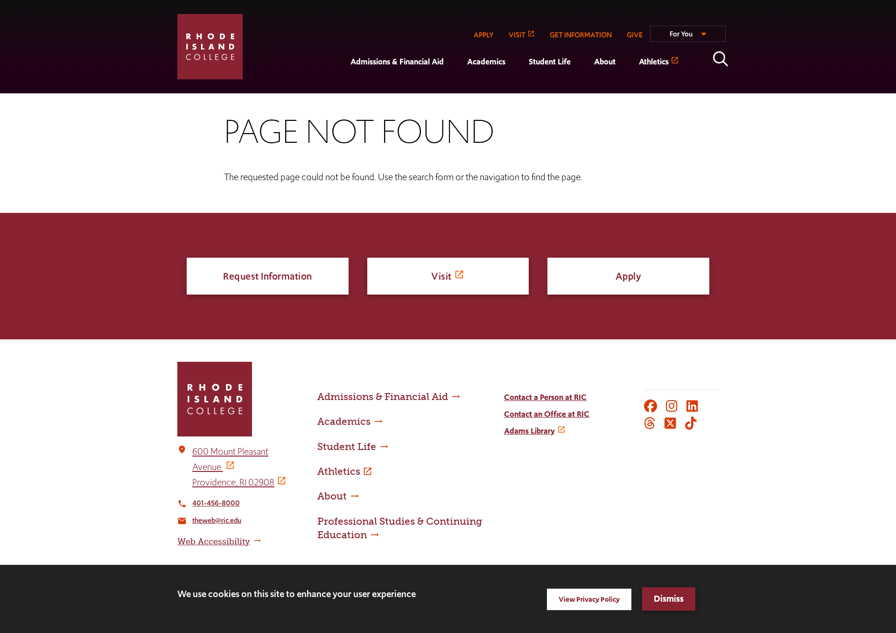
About (605, 61)
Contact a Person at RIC (545, 397)
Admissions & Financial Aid (397, 61)
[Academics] (455, 87)
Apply (629, 276)
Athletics (654, 61)
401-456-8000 (216, 503)
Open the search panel (720, 58)
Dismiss (669, 598)
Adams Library (529, 430)
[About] (582, 87)
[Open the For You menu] (687, 38)
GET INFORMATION (581, 35)
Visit (441, 276)
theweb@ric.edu (216, 520)
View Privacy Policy (589, 599)
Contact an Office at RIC (546, 414)
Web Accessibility (213, 541)
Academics (486, 61)
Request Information (267, 276)
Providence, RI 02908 (233, 482)
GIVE (635, 35)
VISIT (517, 35)
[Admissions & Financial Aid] (338, 87)
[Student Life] (517, 87)
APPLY (484, 35)
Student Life (550, 61)
